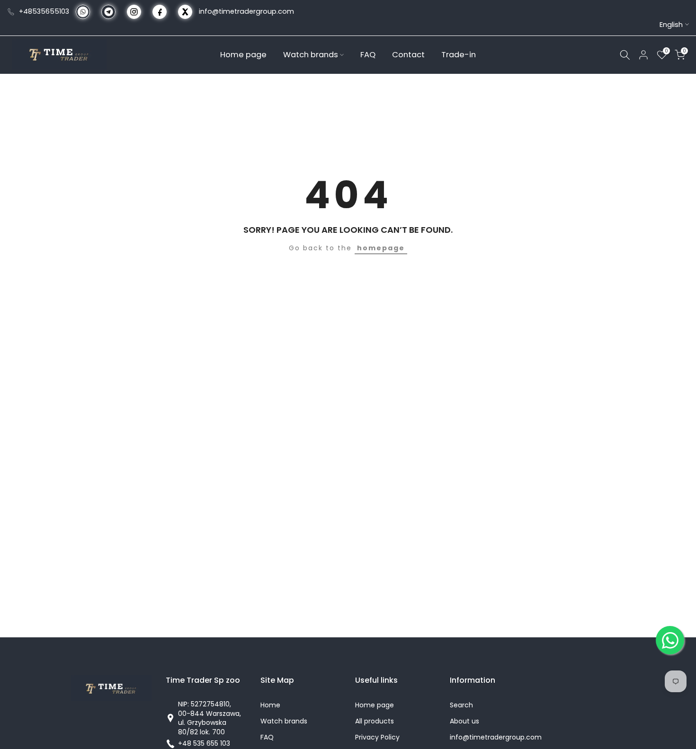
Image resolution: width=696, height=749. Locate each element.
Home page (243, 54)
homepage (381, 248)
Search (461, 705)
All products (374, 721)
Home (270, 705)
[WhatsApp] (670, 640)
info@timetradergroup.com (246, 11)
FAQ (367, 54)
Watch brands (310, 54)
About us (464, 721)
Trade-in (458, 54)
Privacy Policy (377, 737)
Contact (408, 54)
